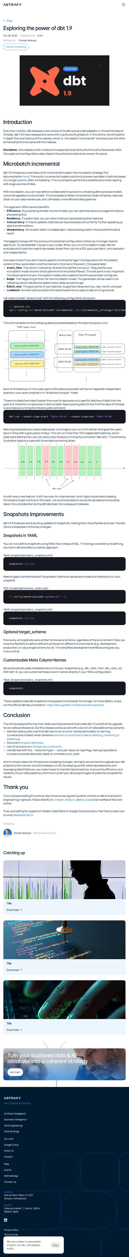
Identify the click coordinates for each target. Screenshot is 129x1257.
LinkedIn (59, 799)
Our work (9, 1138)
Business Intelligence (15, 1119)
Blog (6, 1163)
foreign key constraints (47, 746)
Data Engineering (13, 1125)
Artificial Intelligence (15, 1113)
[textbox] (64, 308)
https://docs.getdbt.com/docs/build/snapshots (75, 705)
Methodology (11, 1175)
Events (7, 1169)
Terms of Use (11, 1234)
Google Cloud (11, 1144)
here (26, 176)
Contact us (10, 1181)
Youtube (86, 799)
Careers (8, 1156)
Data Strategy (11, 1131)
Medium (70, 799)
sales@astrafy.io (23, 815)
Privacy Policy (11, 1230)
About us (9, 1150)
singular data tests (31, 742)
